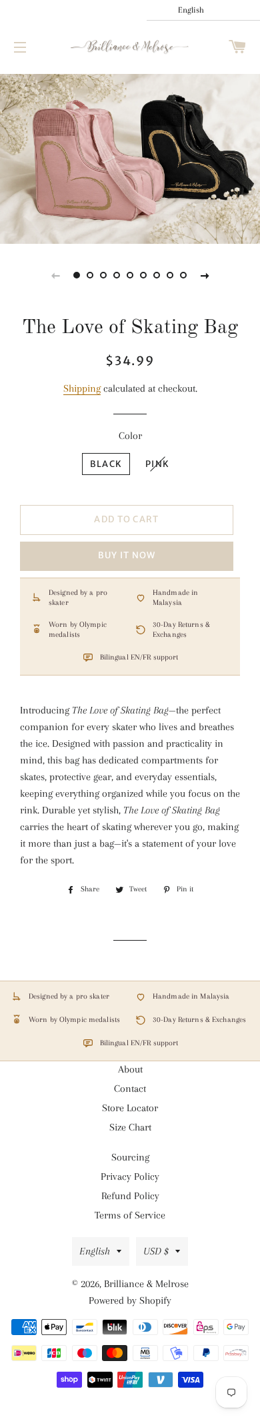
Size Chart (130, 1127)
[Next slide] (204, 275)
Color (130, 436)
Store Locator (130, 1108)
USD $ (156, 1251)
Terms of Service (130, 1215)
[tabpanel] (130, 157)
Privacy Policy (130, 1177)
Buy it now (127, 555)
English (94, 1251)
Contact (130, 1089)
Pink (157, 464)
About (130, 1069)
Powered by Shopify (130, 1300)
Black (106, 464)
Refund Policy (130, 1196)
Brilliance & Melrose (146, 1284)
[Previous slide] (55, 275)
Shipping (82, 388)
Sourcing (130, 1157)
